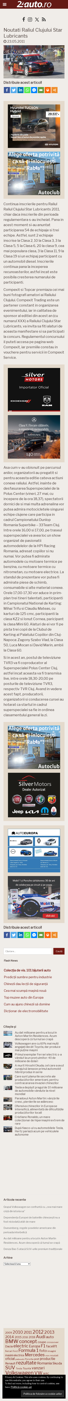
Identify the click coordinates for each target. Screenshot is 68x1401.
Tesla (19, 1368)
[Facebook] (7, 90)
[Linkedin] (20, 90)
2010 (18, 1332)
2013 (49, 1332)
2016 (25, 1337)
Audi (40, 1336)
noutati (54, 1355)
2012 (38, 1332)
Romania (44, 1363)
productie (47, 1359)
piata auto (19, 1359)
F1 (43, 1345)
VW (38, 1373)
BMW (11, 1341)
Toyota (27, 1368)
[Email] (41, 90)
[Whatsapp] (27, 90)
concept (28, 1341)
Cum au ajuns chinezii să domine (27, 1004)
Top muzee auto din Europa (23, 997)
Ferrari (8, 1351)
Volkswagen (19, 1373)
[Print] (48, 90)
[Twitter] (14, 90)
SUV (10, 1368)
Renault (10, 1363)
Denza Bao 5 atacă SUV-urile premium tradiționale (32, 1249)
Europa (34, 1346)
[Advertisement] (34, 1166)
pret (36, 1359)
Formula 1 (28, 1350)
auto (50, 1337)
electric (20, 1345)
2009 (8, 1332)
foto (43, 1350)
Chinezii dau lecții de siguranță (26, 984)
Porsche (29, 1359)
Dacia (9, 1346)
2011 (28, 1332)
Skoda (57, 1363)
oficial (10, 1359)
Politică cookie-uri (21, 1387)
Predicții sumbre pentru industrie (28, 977)
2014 (9, 1337)
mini (47, 1356)
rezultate (26, 1363)
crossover (53, 1342)
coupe (42, 1342)
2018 (32, 1337)
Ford (15, 1351)
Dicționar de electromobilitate (26, 1011)
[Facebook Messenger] (34, 90)
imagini (52, 1351)
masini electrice (14, 1355)
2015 (18, 1337)
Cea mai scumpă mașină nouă (25, 990)
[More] (54, 90)
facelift (51, 1346)
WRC (46, 1373)
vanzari (38, 1368)
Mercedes (35, 1354)
